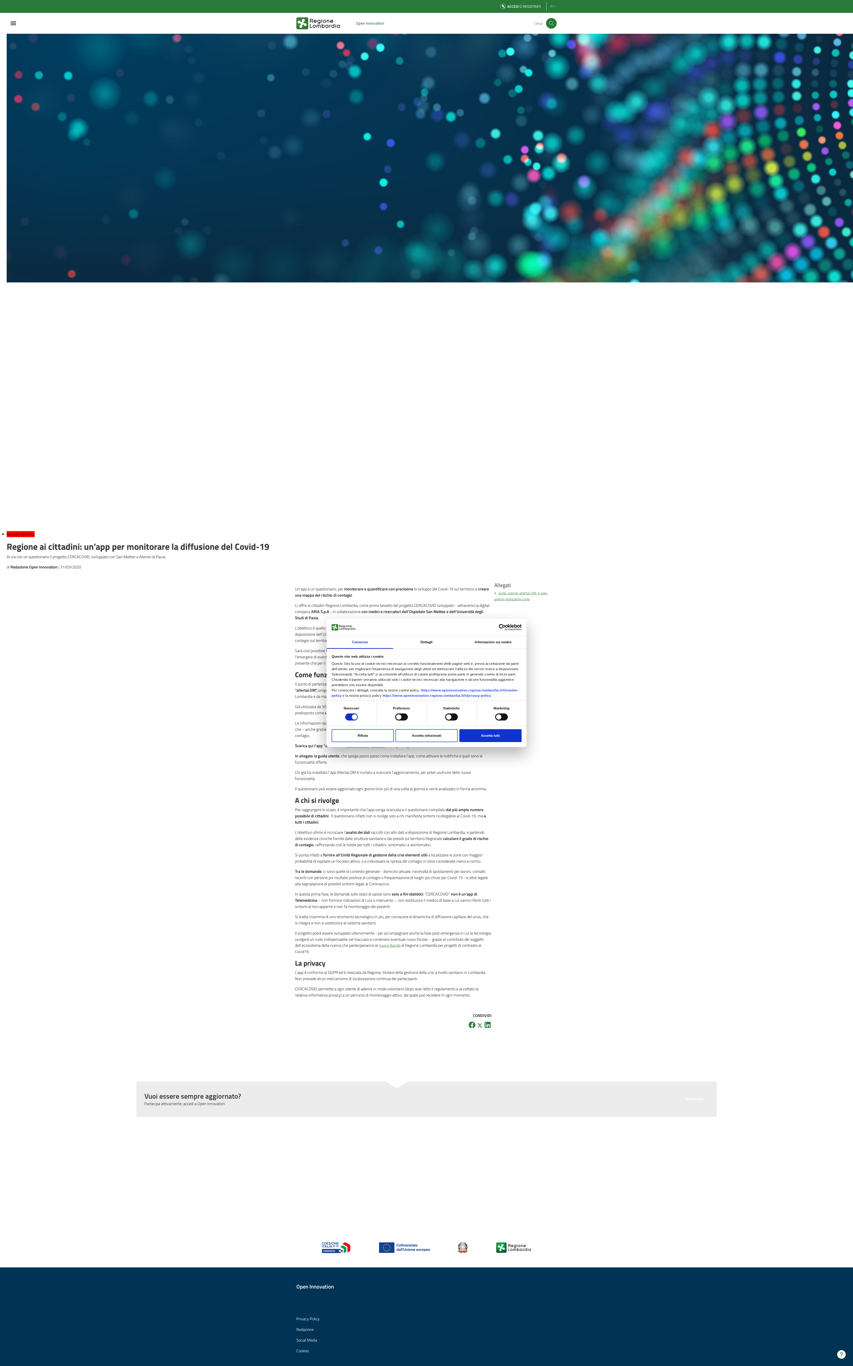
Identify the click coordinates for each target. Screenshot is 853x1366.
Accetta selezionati (426, 735)
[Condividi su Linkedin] (488, 1025)
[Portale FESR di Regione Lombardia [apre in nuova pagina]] (336, 1247)
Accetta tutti (490, 735)
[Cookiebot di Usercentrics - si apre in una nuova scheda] (502, 627)
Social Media (306, 1340)
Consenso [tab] (360, 642)
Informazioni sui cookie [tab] (493, 642)
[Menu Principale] (13, 23)
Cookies (302, 1351)
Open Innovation (370, 23)
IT (551, 6)
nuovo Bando (390, 945)
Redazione (305, 1329)
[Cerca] (551, 23)
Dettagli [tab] (427, 642)
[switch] (401, 717)
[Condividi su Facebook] (472, 1025)
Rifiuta (363, 735)
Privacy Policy (308, 1319)
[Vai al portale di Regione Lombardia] (323, 23)
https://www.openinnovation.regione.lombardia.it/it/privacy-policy (437, 695)
